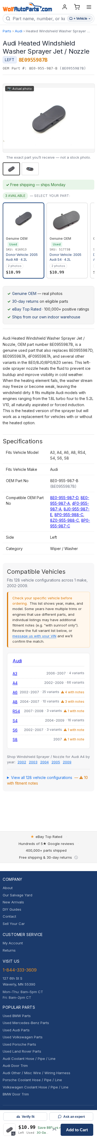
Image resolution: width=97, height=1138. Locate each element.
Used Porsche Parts (19, 1044)
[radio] (23, 241)
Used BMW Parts (17, 1016)
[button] (49, 118)
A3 (15, 673)
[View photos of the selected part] (9, 1129)
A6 (15, 692)
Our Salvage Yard (17, 895)
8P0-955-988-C (68, 514)
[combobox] (38, 19)
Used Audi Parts (16, 1030)
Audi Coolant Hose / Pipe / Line (29, 1058)
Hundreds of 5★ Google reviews (46, 843)
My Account (13, 943)
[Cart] (76, 7)
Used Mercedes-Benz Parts (26, 1023)
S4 (15, 720)
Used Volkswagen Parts (23, 1037)
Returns (9, 950)
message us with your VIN (34, 636)
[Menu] (89, 7)
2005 (55, 762)
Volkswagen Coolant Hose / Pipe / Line (35, 1087)
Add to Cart (77, 1129)
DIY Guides (12, 909)
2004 (44, 762)
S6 (15, 730)
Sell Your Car (14, 923)
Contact (9, 916)
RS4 (16, 711)
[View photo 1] (11, 168)
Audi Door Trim (15, 1065)
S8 (15, 739)
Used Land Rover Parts (22, 1051)
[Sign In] (64, 7)
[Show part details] (54, 1129)
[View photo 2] (30, 168)
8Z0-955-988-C (64, 520)
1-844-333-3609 (20, 970)
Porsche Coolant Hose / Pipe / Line (32, 1080)
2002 (22, 762)
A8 (15, 701)
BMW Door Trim (16, 1094)
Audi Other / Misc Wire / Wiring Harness (36, 1073)
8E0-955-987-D (64, 497)
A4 (15, 683)
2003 (33, 762)
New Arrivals (13, 902)
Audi (18, 31)
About (8, 888)
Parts (7, 31)
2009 (67, 762)
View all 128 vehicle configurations (47, 780)
